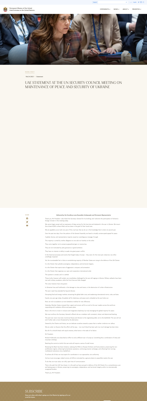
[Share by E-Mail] (27, 226)
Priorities (136, 9)
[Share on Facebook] (27, 219)
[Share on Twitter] (27, 222)
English (134, 2)
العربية (131, 2)
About (125, 9)
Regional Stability (30, 72)
